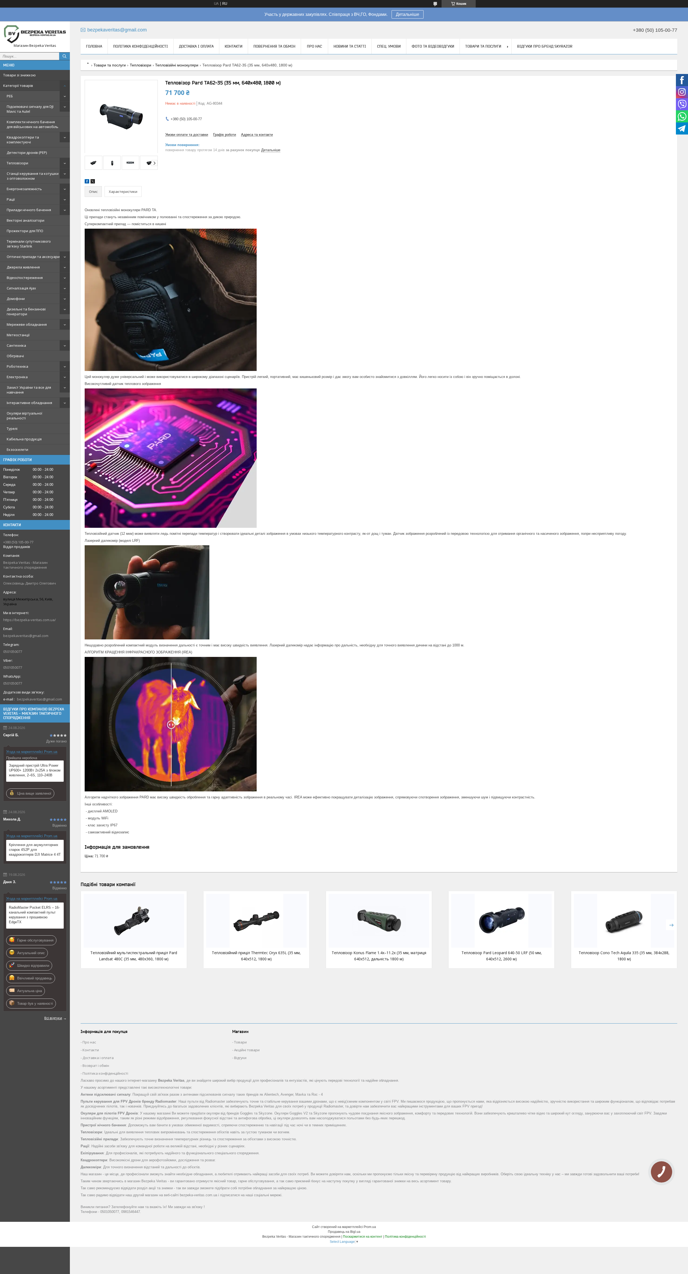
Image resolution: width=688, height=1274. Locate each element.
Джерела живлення (23, 267)
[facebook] (87, 182)
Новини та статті (350, 46)
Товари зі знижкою (19, 75)
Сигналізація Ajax (21, 288)
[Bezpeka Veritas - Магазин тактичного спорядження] (35, 34)
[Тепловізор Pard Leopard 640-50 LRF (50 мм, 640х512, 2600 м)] (501, 921)
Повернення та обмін (274, 46)
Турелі (12, 428)
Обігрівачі (15, 355)
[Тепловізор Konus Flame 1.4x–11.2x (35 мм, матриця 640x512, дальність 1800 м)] (379, 921)
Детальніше (407, 14)
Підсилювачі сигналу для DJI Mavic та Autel (30, 109)
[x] (93, 182)
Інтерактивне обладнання (29, 402)
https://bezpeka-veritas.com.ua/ (29, 619)
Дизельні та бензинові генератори (26, 311)
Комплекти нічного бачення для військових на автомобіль (32, 124)
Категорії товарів (18, 85)
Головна (94, 46)
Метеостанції (18, 334)
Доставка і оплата (196, 46)
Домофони (16, 298)
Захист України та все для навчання (29, 390)
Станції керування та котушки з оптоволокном (33, 176)
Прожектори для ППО (25, 230)
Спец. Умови (389, 46)
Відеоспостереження (25, 277)
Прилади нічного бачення (29, 209)
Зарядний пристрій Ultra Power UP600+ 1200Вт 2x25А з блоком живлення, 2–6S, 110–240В (34, 770)
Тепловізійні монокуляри (176, 65)
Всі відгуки (53, 1017)
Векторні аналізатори (25, 220)
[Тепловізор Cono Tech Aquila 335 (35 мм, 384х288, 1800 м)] (624, 921)
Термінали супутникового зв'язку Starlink (29, 244)
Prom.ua (370, 1227)
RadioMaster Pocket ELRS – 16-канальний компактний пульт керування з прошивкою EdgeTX (34, 914)
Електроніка (17, 376)
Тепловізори (17, 163)
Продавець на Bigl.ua (344, 1232)
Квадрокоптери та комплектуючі (23, 139)
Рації (11, 199)
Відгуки (240, 1057)
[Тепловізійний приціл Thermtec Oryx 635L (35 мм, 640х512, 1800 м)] (256, 921)
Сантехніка (16, 345)
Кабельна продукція (24, 439)
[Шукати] (64, 56)
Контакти (233, 46)
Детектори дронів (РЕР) (27, 152)
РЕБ (10, 96)
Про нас (314, 46)
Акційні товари (247, 1049)
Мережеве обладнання (27, 324)
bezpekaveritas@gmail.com (25, 635)
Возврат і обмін (96, 1065)
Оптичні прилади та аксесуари (33, 256)
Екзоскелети (17, 449)
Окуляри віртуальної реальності (24, 415)
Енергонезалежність (24, 188)
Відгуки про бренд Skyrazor (544, 46)
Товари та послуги (483, 46)
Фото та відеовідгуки (433, 46)
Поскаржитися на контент (362, 1236)
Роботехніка (17, 366)
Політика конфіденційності (140, 46)
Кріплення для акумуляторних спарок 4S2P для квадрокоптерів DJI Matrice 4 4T (35, 850)
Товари (240, 1042)
